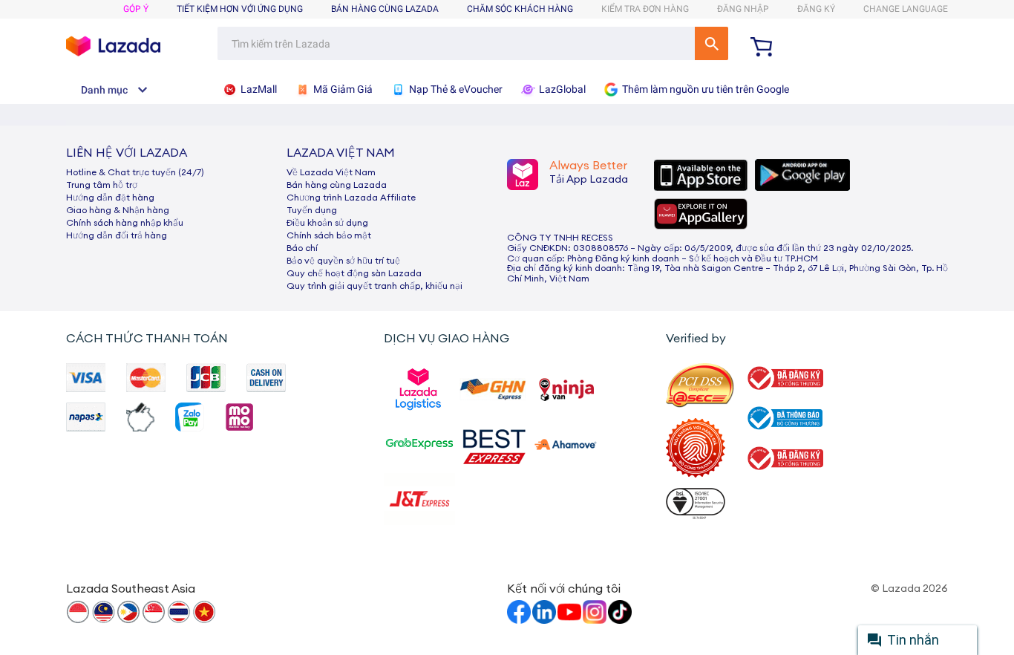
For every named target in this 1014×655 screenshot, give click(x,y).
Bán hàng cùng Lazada (337, 184)
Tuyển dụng (312, 210)
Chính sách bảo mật (329, 235)
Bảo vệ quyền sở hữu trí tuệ (343, 260)
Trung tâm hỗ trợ (101, 184)
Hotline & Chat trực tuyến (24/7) (135, 172)
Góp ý (135, 9)
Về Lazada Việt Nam (331, 172)
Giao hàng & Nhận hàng (117, 210)
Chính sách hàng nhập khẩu (124, 222)
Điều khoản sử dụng (327, 222)
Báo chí (302, 248)
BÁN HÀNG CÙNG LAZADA (385, 9)
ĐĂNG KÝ (816, 9)
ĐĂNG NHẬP (743, 9)
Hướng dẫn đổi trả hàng (116, 235)
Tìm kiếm (711, 43)
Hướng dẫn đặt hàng (110, 197)
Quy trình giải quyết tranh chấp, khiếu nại (374, 285)
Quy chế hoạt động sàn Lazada (354, 273)
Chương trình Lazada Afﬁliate (351, 197)
